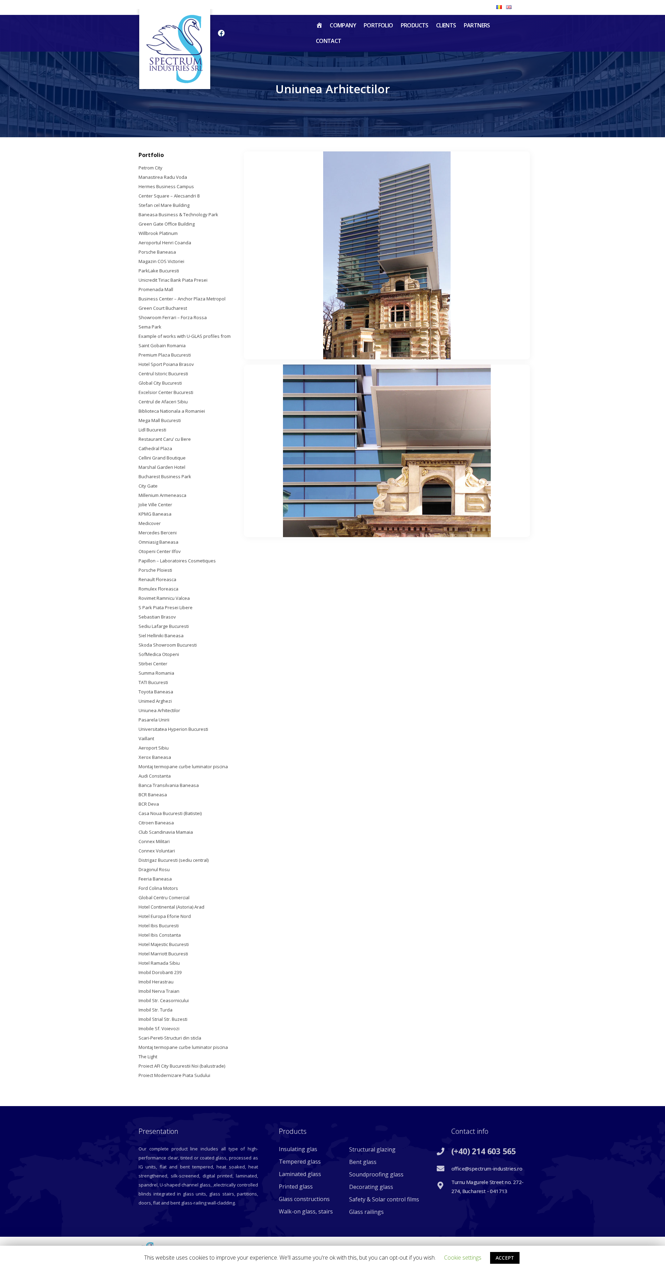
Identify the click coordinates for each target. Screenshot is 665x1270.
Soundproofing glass (376, 1174)
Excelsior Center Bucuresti (166, 392)
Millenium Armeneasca (162, 495)
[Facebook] (221, 33)
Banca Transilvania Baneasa (169, 785)
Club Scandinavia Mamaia (166, 832)
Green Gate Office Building (167, 224)
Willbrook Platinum (158, 233)
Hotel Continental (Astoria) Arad (171, 907)
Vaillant (146, 738)
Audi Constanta (155, 776)
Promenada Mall (156, 289)
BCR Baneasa (153, 794)
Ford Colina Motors (158, 888)
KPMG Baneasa (155, 514)
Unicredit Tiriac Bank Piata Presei (173, 280)
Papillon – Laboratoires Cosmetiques (177, 561)
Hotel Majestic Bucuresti (164, 944)
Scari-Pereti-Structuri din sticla (170, 1038)
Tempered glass (300, 1161)
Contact (329, 41)
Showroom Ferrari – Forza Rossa (173, 317)
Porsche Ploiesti (155, 570)
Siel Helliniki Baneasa (161, 635)
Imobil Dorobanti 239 (160, 972)
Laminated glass (300, 1174)
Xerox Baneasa (155, 757)
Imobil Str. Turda (155, 1010)
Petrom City (150, 168)
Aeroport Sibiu (154, 748)
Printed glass (296, 1186)
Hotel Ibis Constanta (160, 935)
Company (343, 25)
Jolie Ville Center (155, 504)
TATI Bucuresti (153, 682)
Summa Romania (156, 673)
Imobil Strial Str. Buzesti (163, 1019)
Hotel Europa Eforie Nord (165, 916)
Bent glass (362, 1162)
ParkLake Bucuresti (159, 271)
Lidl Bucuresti (152, 430)
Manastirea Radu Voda (163, 177)
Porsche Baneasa (157, 252)
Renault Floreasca (157, 579)
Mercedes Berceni (158, 532)
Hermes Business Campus (166, 186)
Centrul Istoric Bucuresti (163, 373)
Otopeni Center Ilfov (160, 551)
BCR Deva (149, 804)
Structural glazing (372, 1149)
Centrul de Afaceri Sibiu (163, 401)
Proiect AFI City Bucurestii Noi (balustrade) (182, 1066)
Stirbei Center (153, 663)
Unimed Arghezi (155, 701)
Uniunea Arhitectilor (159, 710)
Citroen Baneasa (156, 823)
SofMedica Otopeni (159, 654)
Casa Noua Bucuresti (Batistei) (170, 813)
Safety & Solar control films (384, 1199)
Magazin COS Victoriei (161, 261)
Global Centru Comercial (164, 897)
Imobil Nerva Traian (159, 991)
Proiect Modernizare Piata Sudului (174, 1075)
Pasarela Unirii (154, 720)
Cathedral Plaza (155, 448)
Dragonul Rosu (154, 869)
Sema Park (150, 327)
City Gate (148, 486)
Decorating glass (371, 1187)
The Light (148, 1056)
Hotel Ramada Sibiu (159, 963)
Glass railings (366, 1212)
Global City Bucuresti (160, 383)
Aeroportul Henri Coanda (165, 242)
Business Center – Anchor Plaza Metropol (182, 299)
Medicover (150, 523)
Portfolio (378, 25)
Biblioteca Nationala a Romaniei (172, 411)
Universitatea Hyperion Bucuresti (173, 729)
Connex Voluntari (157, 851)
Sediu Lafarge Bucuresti (164, 626)
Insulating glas (298, 1149)
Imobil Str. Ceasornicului (164, 1000)
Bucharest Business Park (165, 476)
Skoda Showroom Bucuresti (168, 645)
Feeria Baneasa (155, 879)
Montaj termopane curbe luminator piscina (183, 766)
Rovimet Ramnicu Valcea (164, 598)
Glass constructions (304, 1199)
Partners (477, 25)
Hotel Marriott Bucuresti (163, 954)
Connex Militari (154, 841)
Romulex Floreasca (158, 589)
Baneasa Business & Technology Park (178, 214)
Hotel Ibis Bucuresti (159, 925)
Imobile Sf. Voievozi (159, 1028)
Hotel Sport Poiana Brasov (166, 364)
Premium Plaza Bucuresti (165, 355)
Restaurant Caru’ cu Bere (165, 439)
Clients (446, 25)
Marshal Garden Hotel (162, 467)
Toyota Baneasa (156, 692)
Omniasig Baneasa (158, 542)
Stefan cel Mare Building (164, 205)
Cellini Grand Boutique (162, 458)
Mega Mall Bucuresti (160, 420)
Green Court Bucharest (163, 308)
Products (414, 25)
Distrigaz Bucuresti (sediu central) (174, 860)
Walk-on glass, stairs (306, 1211)
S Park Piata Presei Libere (166, 607)
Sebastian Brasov (157, 617)
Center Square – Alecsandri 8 (169, 196)
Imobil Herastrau (156, 982)
